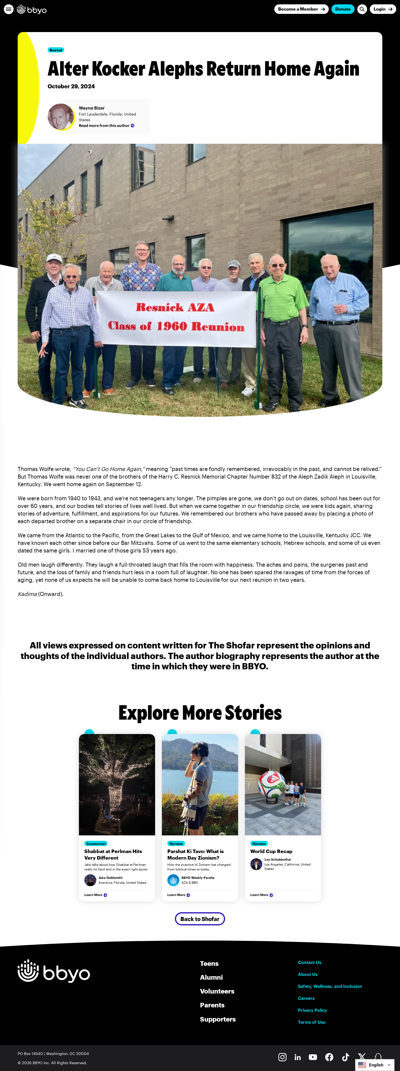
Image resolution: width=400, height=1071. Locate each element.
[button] (9, 9)
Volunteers (217, 991)
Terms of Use (311, 1022)
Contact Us (309, 962)
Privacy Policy (312, 1010)
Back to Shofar (200, 919)
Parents (212, 1005)
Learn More (93, 895)
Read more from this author (104, 125)
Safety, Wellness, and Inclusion (330, 986)
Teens (209, 963)
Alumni (211, 977)
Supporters (218, 1019)
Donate (343, 8)
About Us (308, 974)
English (376, 1064)
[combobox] (375, 1065)
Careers (306, 998)
